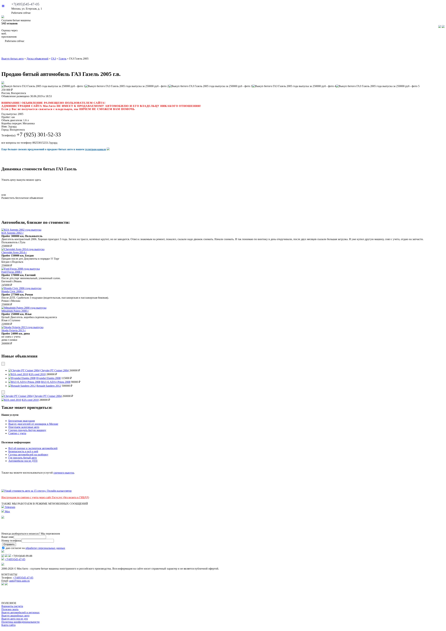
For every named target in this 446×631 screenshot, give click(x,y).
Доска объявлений (358, 50)
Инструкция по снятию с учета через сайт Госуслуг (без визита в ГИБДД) (45, 497)
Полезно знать (9, 609)
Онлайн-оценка (280, 50)
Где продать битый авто (22, 457)
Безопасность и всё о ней (23, 451)
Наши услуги (211, 50)
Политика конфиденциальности (20, 621)
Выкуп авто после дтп (14, 618)
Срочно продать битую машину (27, 430)
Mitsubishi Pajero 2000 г (15, 310)
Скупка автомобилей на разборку (28, 454)
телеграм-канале (95, 149)
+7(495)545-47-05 (25, 4)
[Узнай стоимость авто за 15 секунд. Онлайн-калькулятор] (36, 490)
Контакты (422, 50)
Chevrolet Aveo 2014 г (14, 252)
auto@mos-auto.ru (19, 580)
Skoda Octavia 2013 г (13, 330)
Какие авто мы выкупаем (127, 50)
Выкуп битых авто (39, 50)
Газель (62, 58)
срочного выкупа (63, 472)
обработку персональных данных (45, 548)
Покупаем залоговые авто (23, 427)
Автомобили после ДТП (22, 460)
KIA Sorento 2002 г (12, 232)
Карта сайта (8, 625)
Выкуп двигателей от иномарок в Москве (33, 423)
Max (7, 511)
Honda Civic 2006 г (12, 291)
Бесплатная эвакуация (21, 420)
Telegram (9, 507)
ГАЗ (53, 58)
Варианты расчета (12, 606)
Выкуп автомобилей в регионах (20, 612)
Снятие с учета (17, 433)
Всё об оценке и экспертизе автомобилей (32, 448)
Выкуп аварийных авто (15, 615)
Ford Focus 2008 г (11, 271)
